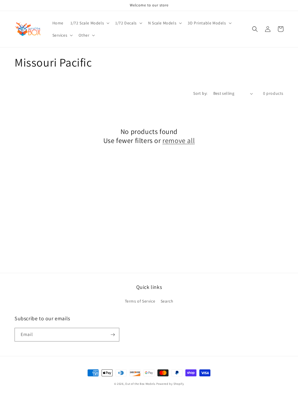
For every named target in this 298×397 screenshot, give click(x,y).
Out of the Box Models (140, 384)
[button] (89, 23)
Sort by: (200, 93)
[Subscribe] (112, 334)
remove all (178, 140)
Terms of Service (140, 301)
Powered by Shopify (170, 384)
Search (167, 301)
